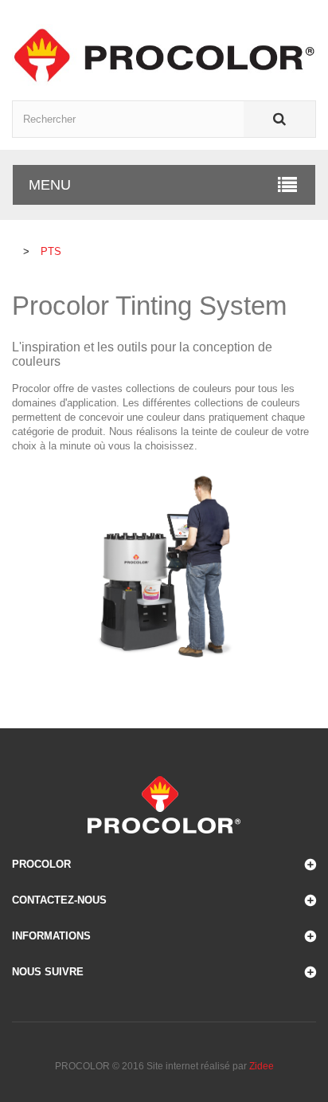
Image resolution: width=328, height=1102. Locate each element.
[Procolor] (164, 55)
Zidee (261, 1066)
